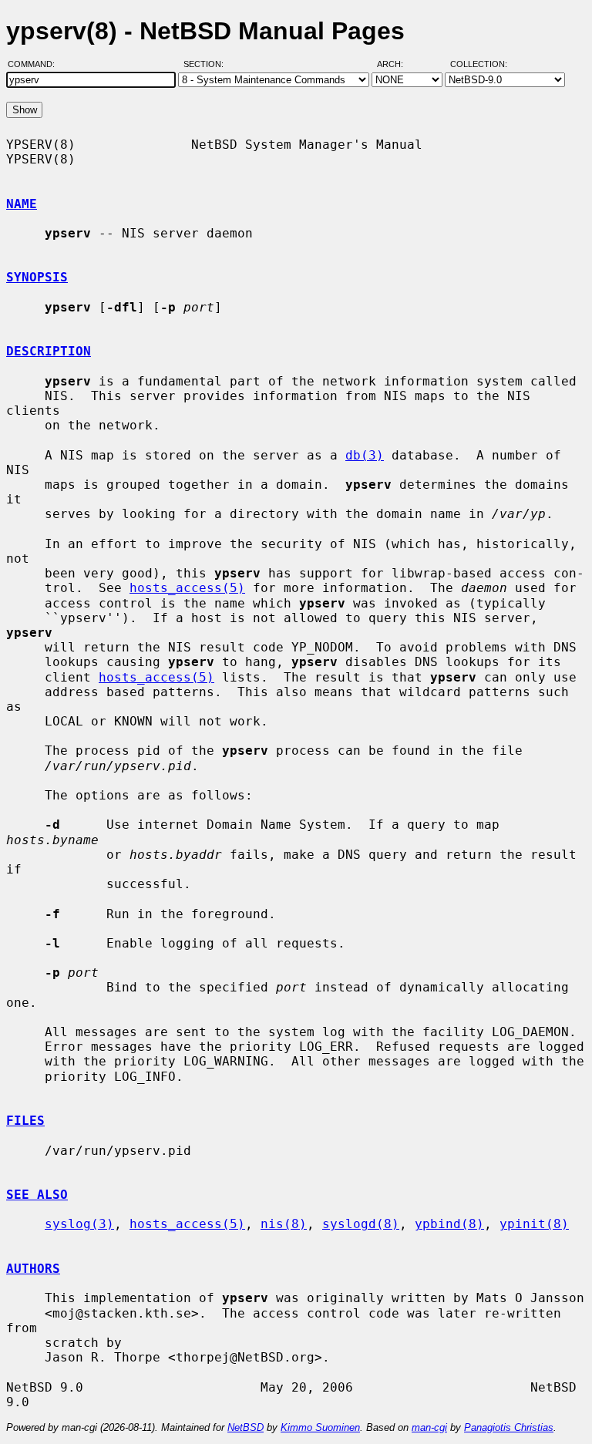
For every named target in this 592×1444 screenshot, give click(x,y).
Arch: (397, 64)
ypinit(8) (534, 1224)
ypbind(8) (449, 1224)
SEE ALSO (37, 1194)
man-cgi (429, 1427)
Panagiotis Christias (508, 1427)
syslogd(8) (360, 1224)
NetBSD (245, 1427)
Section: (206, 64)
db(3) (364, 455)
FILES (25, 1120)
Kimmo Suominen (320, 1427)
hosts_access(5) (187, 588)
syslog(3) (79, 1224)
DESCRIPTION (48, 351)
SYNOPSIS (37, 277)
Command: (36, 64)
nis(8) (284, 1224)
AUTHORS (33, 1268)
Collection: (478, 64)
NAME (21, 204)
